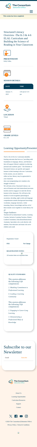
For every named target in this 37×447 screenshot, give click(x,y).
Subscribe (24, 357)
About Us (18, 393)
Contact (18, 407)
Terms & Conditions (23, 425)
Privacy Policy (12, 425)
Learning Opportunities (19, 397)
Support (18, 404)
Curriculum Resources (18, 400)
